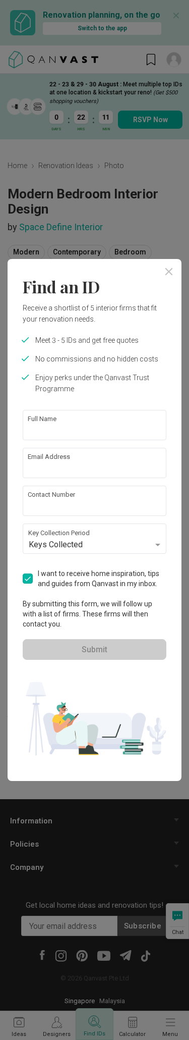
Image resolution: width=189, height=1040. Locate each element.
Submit (94, 649)
